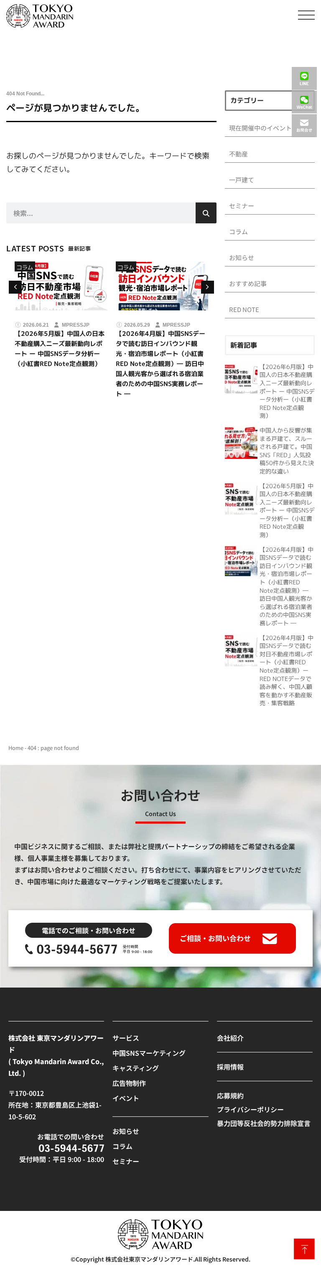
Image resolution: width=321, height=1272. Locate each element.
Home (15, 748)
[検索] (206, 212)
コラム (25, 267)
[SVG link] (39, 16)
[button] (207, 287)
